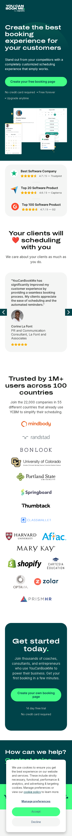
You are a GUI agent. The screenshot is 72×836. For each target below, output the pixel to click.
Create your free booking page (32, 81)
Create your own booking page (36, 695)
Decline (36, 822)
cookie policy (32, 792)
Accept (36, 811)
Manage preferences (36, 801)
